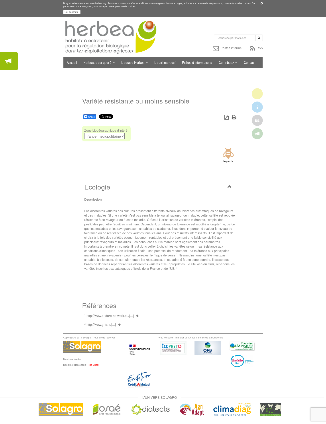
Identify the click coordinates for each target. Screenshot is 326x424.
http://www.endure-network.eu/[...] (110, 315)
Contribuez (227, 62)
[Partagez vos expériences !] (9, 61)
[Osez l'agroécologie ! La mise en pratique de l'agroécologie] (107, 409)
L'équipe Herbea (133, 62)
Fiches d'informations (197, 62)
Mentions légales (72, 359)
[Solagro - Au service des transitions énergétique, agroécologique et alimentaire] (61, 409)
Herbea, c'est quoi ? (97, 62)
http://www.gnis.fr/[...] (101, 324)
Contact (249, 62)
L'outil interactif (164, 62)
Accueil (72, 62)
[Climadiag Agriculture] (232, 409)
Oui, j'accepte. (72, 12)
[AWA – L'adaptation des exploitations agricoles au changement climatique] (191, 409)
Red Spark (93, 364)
